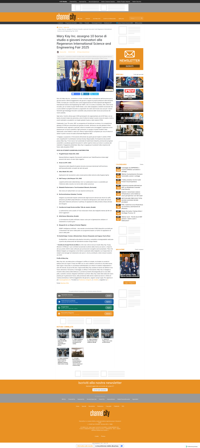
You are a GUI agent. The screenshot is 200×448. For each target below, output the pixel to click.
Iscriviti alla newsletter (100, 390)
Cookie (97, 436)
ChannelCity (73, 1)
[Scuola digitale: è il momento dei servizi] (129, 130)
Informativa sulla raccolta (85, 446)
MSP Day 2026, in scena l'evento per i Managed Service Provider (128, 109)
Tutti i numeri (139, 249)
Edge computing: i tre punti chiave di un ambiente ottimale (92, 341)
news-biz (66, 27)
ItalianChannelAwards (123, 399)
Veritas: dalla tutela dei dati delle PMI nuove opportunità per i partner (62, 342)
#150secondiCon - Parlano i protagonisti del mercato (128, 121)
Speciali (84, 406)
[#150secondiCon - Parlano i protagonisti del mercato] (129, 118)
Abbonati (108, 313)
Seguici (108, 307)
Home (81, 18)
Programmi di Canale (71, 23)
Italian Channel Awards (108, 1)
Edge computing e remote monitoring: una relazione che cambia (77, 341)
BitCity (64, 399)
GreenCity (102, 399)
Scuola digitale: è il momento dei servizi (128, 134)
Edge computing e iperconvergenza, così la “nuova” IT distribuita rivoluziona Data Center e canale (63, 361)
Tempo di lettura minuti (83, 52)
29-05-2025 (72, 52)
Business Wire (63, 52)
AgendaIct (135, 399)
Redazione (100, 406)
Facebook (82, 280)
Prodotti (87, 23)
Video (80, 23)
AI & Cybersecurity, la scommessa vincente (129, 86)
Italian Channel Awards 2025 (125, 23)
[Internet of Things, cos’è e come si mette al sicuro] (107, 333)
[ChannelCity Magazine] (130, 265)
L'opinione (60, 23)
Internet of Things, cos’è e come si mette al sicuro (107, 341)
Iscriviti (108, 295)
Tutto (141, 164)
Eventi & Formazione (109, 18)
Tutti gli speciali (138, 74)
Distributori (96, 18)
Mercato (121, 18)
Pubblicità (116, 406)
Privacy (103, 436)
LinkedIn (95, 280)
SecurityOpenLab (94, 1)
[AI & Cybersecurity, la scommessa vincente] (129, 82)
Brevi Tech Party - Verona (124, 98)
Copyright (108, 406)
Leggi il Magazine (129, 283)
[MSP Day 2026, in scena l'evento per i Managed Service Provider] (129, 106)
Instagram (88, 280)
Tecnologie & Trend (97, 23)
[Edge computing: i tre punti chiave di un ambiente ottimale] (92, 333)
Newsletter (139, 23)
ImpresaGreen (111, 399)
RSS (123, 406)
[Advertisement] (100, 373)
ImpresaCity (82, 1)
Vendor (87, 18)
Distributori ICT (108, 23)
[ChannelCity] (66, 17)
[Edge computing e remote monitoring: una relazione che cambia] (78, 333)
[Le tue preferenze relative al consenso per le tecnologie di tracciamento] (192, 446)
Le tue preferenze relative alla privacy (106, 446)
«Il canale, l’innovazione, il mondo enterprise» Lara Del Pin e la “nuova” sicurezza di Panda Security (77, 361)
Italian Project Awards (123, 1)
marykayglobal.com (65, 280)
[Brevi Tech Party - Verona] (129, 94)
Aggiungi (108, 301)
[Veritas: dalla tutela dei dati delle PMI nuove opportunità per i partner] (63, 333)
